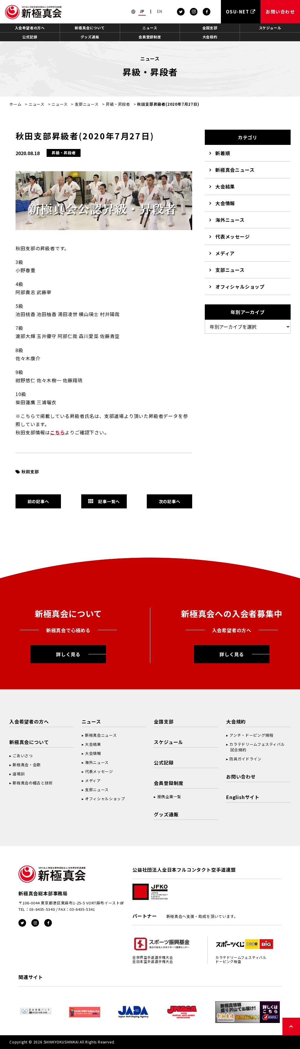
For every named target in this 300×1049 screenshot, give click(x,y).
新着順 (222, 153)
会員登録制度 (150, 36)
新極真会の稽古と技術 (33, 783)
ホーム (15, 104)
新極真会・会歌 (27, 764)
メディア (225, 253)
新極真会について (90, 27)
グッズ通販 (90, 36)
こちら (57, 432)
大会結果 (225, 186)
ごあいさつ (23, 755)
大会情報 (225, 203)
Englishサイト (243, 797)
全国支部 (209, 27)
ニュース (149, 27)
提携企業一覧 (169, 796)
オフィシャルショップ (240, 286)
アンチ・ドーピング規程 (251, 735)
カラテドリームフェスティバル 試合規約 (255, 747)
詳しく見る (68, 654)
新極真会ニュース (234, 169)
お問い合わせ (241, 776)
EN (159, 11)
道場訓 (19, 774)
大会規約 (209, 36)
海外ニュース (230, 219)
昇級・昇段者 (118, 104)
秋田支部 (30, 471)
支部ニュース (87, 104)
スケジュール (270, 27)
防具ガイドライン (245, 759)
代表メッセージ (232, 236)
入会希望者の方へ (30, 27)
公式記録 (29, 36)
